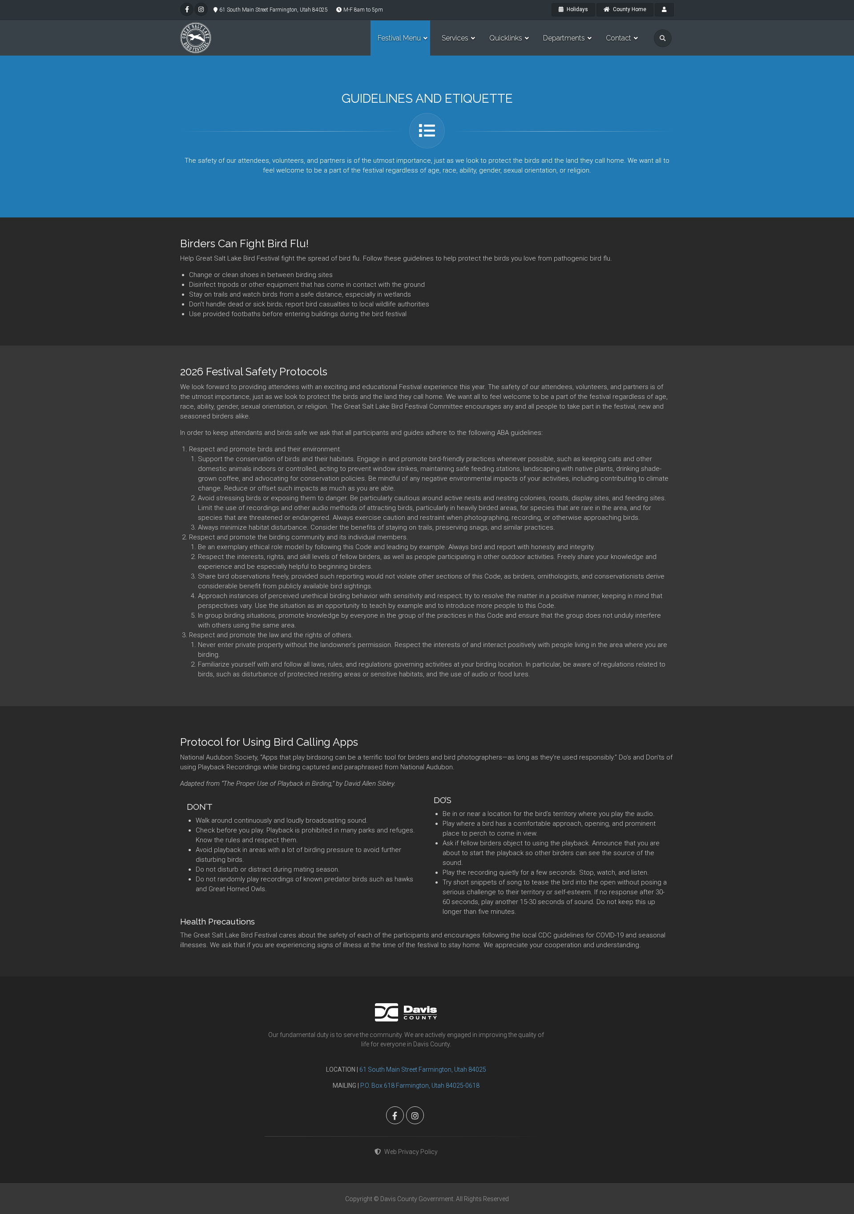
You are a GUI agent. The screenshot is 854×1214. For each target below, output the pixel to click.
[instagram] (201, 9)
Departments (564, 38)
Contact (618, 38)
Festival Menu (399, 38)
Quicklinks (505, 38)
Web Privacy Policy (411, 1151)
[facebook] (186, 9)
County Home (629, 9)
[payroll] (664, 9)
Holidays (576, 9)
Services (455, 38)
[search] (663, 38)
